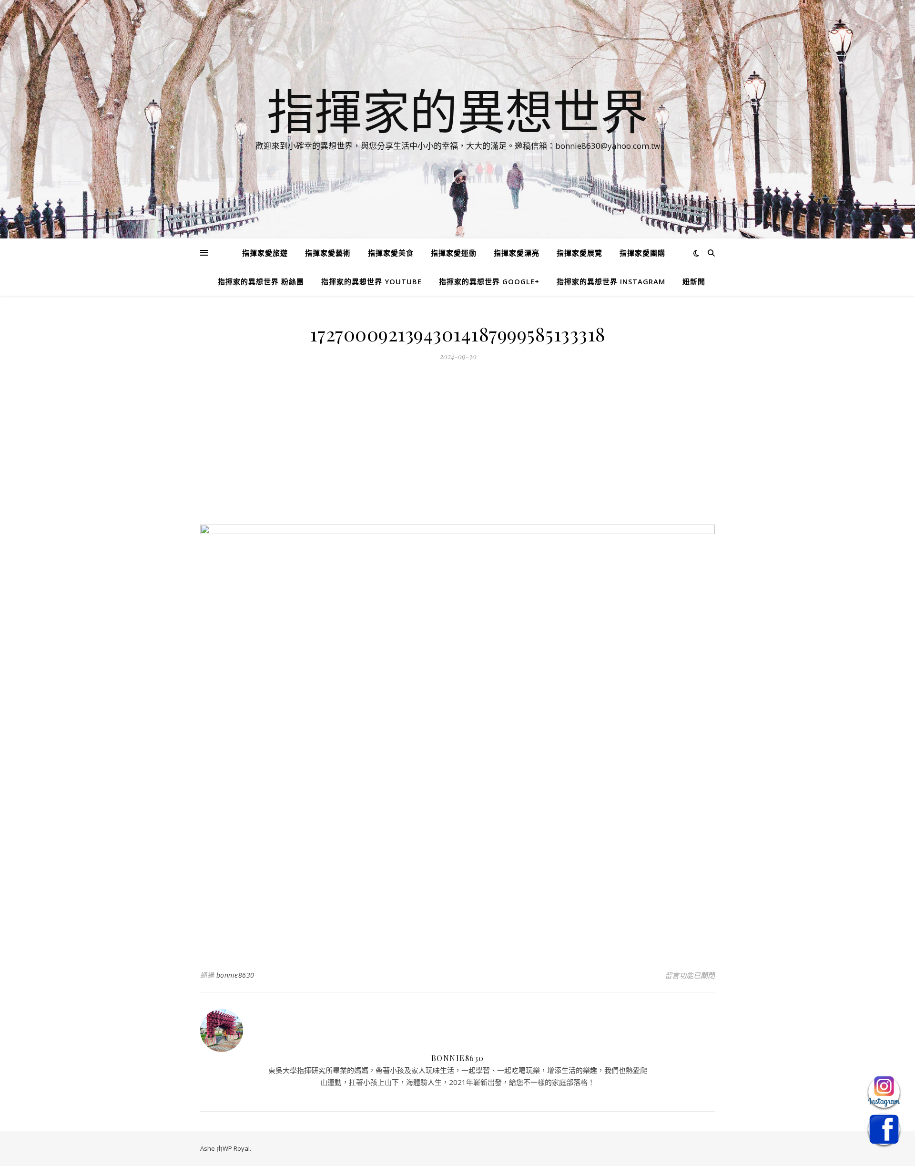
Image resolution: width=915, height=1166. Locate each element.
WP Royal (236, 1148)
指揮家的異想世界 (457, 110)
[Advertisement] (457, 448)
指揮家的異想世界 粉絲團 (261, 281)
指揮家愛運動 (454, 253)
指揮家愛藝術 (328, 253)
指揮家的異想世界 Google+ (489, 281)
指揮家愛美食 (391, 253)
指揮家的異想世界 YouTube (371, 281)
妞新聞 (693, 281)
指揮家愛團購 (642, 253)
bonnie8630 (235, 975)
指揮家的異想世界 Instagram (611, 281)
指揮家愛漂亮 (516, 253)
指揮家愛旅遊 (265, 253)
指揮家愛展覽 (579, 253)
